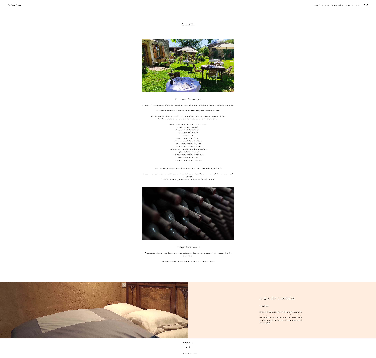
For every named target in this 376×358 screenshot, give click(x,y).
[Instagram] (367, 5)
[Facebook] (364, 5)
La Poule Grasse (14, 5)
